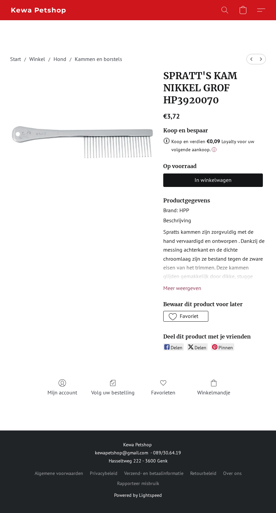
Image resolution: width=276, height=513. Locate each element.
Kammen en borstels (98, 59)
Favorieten (163, 392)
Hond (60, 59)
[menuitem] (251, 59)
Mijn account (62, 392)
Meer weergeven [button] (182, 288)
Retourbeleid (203, 473)
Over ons (232, 473)
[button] (38, 10)
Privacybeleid (103, 473)
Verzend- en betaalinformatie (153, 473)
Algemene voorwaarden (59, 473)
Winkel (37, 59)
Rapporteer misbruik (138, 483)
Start (15, 59)
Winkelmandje (213, 392)
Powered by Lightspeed (138, 495)
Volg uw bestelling (113, 392)
